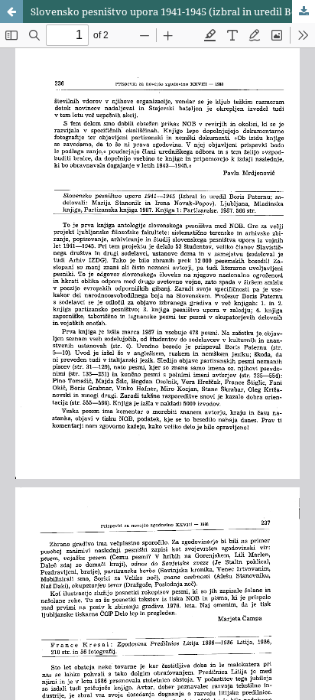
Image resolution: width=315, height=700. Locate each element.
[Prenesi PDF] (303, 11)
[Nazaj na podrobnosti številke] (11, 11)
